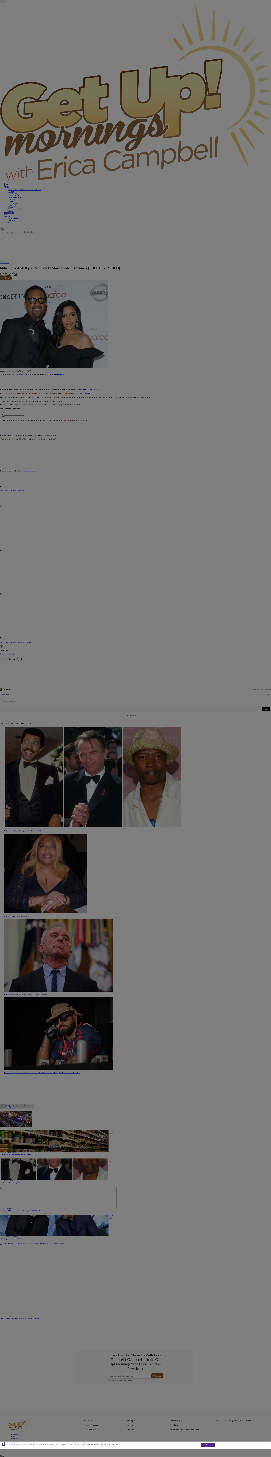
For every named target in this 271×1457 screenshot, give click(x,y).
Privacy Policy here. (113, 1444)
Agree (208, 1445)
